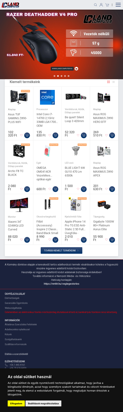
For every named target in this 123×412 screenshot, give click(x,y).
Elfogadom (16, 403)
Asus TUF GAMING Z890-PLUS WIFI (17, 118)
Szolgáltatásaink (13, 339)
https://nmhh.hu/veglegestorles (61, 283)
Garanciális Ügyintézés (16, 303)
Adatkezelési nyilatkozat (17, 329)
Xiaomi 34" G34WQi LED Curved (16, 225)
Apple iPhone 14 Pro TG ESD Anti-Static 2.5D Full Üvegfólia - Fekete (75, 229)
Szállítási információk (16, 344)
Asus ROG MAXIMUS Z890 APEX (103, 171)
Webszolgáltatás (13, 308)
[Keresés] (95, 5)
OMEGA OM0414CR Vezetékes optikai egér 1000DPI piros (45, 175)
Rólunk (8, 334)
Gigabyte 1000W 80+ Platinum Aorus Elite (103, 225)
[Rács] (108, 82)
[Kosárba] (27, 135)
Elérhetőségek (12, 298)
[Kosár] (106, 5)
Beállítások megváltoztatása (43, 403)
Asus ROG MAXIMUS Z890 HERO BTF (103, 118)
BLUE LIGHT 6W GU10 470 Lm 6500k (75, 171)
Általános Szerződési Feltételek (21, 324)
